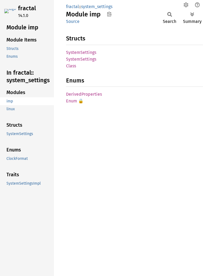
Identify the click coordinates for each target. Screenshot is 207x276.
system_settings (96, 6)
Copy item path (109, 14)
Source (73, 21)
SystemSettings (81, 52)
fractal (27, 8)
